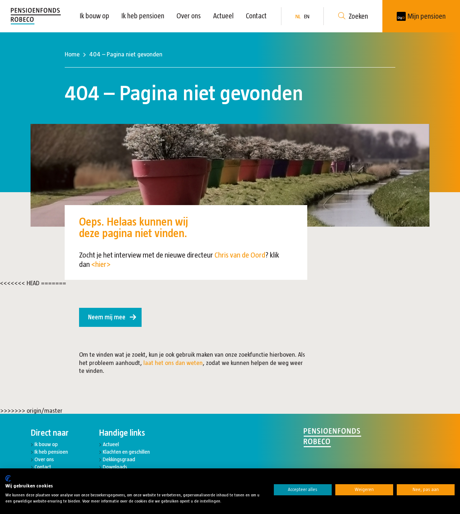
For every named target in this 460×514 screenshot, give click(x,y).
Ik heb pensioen (142, 16)
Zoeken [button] (358, 16)
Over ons (188, 16)
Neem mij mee (106, 317)
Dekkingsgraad (119, 459)
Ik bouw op (94, 16)
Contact (256, 16)
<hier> (101, 264)
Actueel (223, 16)
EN (306, 16)
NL (297, 16)
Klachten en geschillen (126, 452)
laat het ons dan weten (173, 362)
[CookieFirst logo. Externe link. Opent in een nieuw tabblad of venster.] (8, 478)
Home (72, 54)
